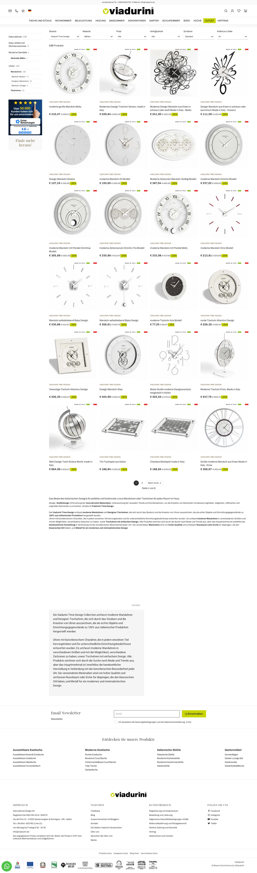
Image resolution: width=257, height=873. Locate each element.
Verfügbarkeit (156, 31)
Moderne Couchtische (96, 758)
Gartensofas (231, 762)
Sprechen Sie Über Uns (101, 836)
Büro (187, 20)
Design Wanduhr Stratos (62, 179)
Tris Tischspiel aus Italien (112, 461)
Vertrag (222, 20)
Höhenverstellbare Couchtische (100, 762)
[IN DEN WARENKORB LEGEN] (89, 56)
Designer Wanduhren (22, 81)
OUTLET (209, 20)
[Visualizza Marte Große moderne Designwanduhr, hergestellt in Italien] (190, 339)
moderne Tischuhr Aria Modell (166, 320)
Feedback (95, 811)
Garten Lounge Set (234, 758)
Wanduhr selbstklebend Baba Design (68, 320)
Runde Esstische (93, 754)
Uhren (14, 66)
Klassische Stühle (165, 754)
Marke (94, 840)
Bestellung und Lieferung (161, 815)
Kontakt (94, 823)
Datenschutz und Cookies (161, 836)
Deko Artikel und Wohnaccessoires (19, 44)
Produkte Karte (105, 853)
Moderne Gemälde (19, 52)
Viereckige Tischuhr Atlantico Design (68, 389)
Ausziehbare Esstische (27, 749)
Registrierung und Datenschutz (163, 811)
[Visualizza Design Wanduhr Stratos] (89, 129)
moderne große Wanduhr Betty (65, 106)
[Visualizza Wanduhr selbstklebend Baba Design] (89, 270)
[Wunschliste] (89, 63)
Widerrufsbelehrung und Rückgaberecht (168, 823)
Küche (198, 20)
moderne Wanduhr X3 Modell (114, 179)
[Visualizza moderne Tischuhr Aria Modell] (190, 270)
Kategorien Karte (121, 853)
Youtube (214, 819)
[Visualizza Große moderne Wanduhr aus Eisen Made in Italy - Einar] (241, 411)
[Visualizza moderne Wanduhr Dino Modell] (241, 197)
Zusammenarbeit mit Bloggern (105, 819)
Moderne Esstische (97, 749)
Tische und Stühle (40, 20)
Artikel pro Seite (224, 31)
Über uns (95, 832)
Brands (52, 31)
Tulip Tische (91, 766)
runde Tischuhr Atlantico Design (217, 320)
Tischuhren (17, 90)
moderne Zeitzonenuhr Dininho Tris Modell (121, 248)
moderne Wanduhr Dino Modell (216, 248)
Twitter (213, 823)
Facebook (215, 811)
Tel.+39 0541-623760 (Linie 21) (27, 823)
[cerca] (225, 10)
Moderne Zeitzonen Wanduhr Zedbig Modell (173, 179)
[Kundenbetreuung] (16, 10)
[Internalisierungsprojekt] (36, 865)
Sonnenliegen (231, 754)
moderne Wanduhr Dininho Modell (218, 179)
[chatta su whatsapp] (6, 866)
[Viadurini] (128, 10)
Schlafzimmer (171, 20)
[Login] (232, 10)
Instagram (215, 815)
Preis (118, 31)
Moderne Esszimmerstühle (170, 762)
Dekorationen (137, 20)
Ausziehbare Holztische (24, 758)
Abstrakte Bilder (19, 58)
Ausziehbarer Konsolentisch (26, 766)
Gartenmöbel (233, 749)
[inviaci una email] (10, 10)
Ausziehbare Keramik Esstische (28, 754)
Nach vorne (153, 483)
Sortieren (188, 31)
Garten (154, 20)
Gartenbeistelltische (234, 766)
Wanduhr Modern (20, 77)
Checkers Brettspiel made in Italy (167, 461)
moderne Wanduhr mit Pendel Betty (169, 248)
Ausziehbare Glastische (24, 762)
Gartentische (91, 770)
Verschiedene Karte (149, 853)
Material (86, 31)
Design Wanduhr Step (111, 389)
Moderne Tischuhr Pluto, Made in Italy (220, 389)
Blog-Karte (134, 853)
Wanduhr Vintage (20, 86)
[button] (64, 37)
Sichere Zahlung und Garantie (163, 827)
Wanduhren (18, 72)
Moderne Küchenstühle (168, 758)
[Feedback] (23, 10)
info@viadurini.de (21, 832)
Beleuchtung (83, 20)
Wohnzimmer (63, 20)
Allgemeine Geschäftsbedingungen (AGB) (169, 819)
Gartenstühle (163, 766)
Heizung (100, 20)
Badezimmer (116, 20)
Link (189, 722)
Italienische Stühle (169, 749)
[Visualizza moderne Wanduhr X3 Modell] (140, 129)
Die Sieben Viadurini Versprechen (106, 827)
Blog (93, 815)
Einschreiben (195, 713)
